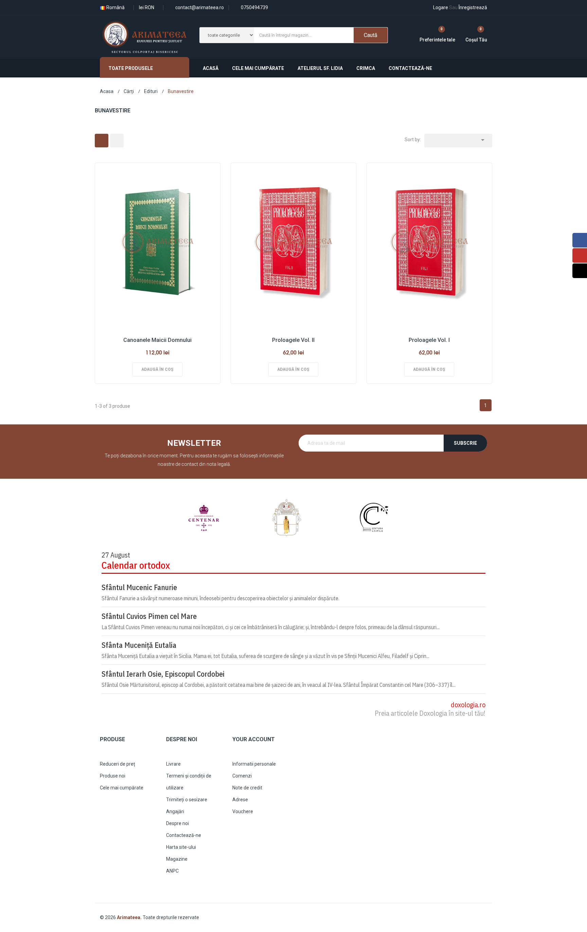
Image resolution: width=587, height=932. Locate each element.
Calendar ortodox (136, 565)
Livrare (173, 764)
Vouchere (242, 811)
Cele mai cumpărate (121, 787)
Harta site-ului (181, 847)
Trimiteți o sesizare (186, 799)
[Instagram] (579, 270)
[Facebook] (579, 240)
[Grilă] (101, 140)
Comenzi (242, 776)
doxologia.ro (468, 704)
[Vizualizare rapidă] (155, 241)
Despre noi (177, 823)
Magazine (177, 859)
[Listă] (117, 140)
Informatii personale (254, 764)
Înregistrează (468, 7)
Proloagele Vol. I (429, 340)
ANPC (172, 871)
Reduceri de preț (117, 764)
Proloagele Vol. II (293, 340)
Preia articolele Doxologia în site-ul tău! (430, 713)
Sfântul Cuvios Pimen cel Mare (149, 616)
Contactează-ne (183, 835)
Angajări (175, 811)
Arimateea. (130, 917)
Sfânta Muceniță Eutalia (139, 645)
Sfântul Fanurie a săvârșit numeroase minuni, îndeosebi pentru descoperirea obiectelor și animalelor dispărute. (220, 598)
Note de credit (247, 787)
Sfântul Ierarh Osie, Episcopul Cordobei (163, 674)
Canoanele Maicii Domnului (157, 340)
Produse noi (112, 776)
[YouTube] (579, 255)
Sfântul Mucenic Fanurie (139, 587)
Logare (440, 7)
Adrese (240, 799)
